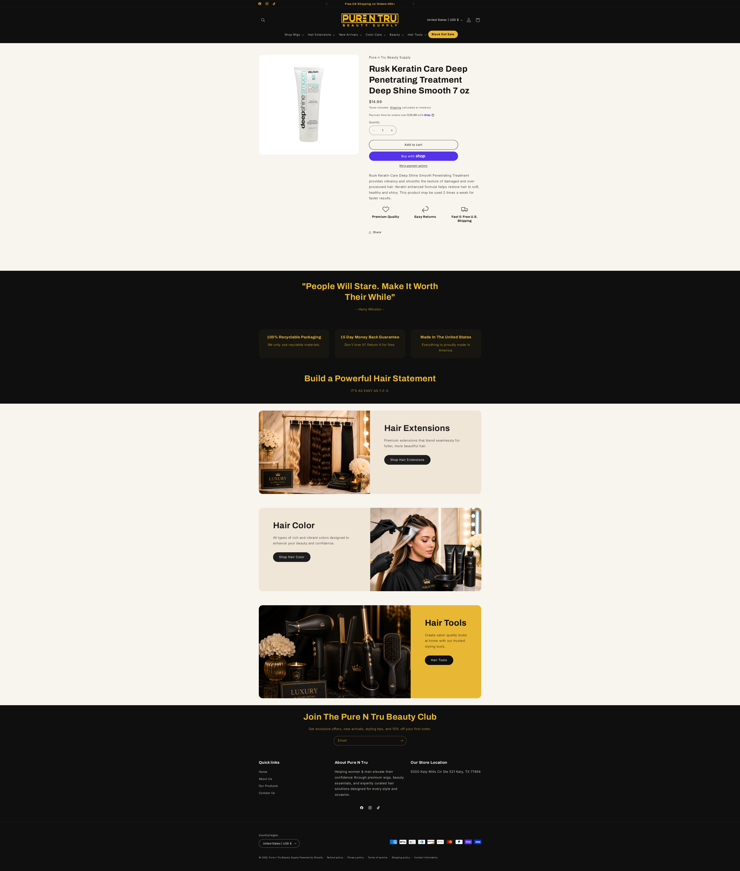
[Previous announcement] (326, 4)
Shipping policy (401, 857)
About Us (265, 779)
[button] (263, 20)
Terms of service (378, 857)
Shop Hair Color (291, 557)
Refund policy (335, 857)
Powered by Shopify (311, 857)
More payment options (413, 165)
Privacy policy (355, 857)
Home (263, 772)
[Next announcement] (413, 4)
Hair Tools (439, 660)
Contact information (426, 857)
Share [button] (377, 232)
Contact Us (267, 793)
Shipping (395, 107)
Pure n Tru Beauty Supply (284, 857)
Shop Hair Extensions (407, 460)
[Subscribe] (401, 740)
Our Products (268, 786)
